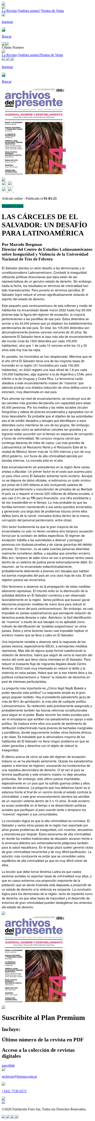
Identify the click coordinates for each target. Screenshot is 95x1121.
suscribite (8, 1065)
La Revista (9, 11)
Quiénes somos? (29, 11)
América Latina (12, 206)
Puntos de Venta (52, 11)
